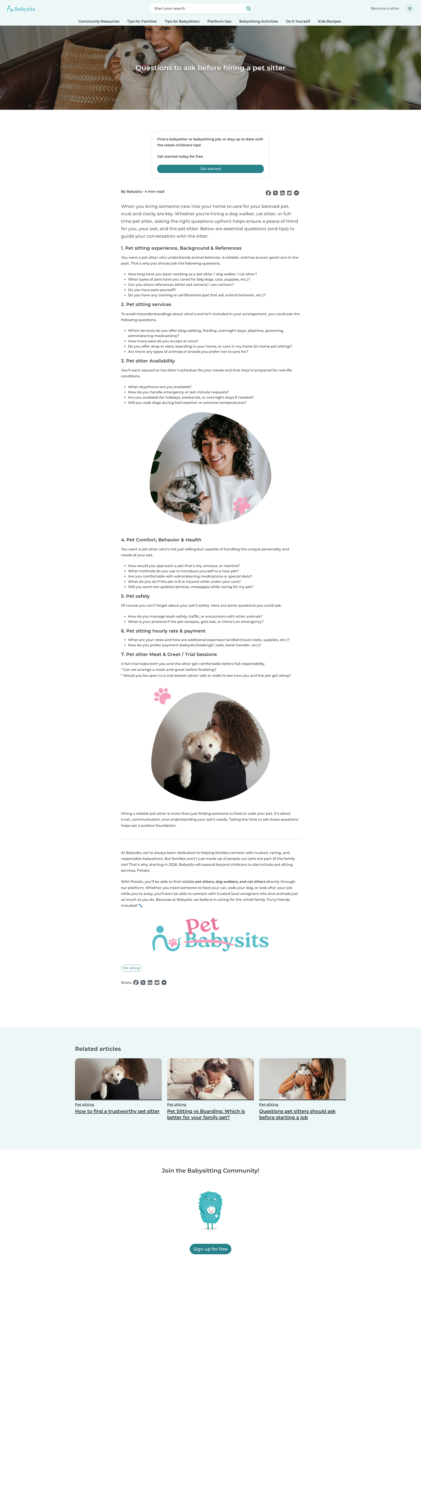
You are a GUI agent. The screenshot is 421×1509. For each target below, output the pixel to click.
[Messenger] (296, 193)
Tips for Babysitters (182, 21)
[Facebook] (268, 193)
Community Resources (98, 21)
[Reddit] (289, 193)
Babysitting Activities (258, 21)
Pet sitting (131, 968)
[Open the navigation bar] (410, 8)
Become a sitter (385, 8)
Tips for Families (142, 21)
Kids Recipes (329, 21)
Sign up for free (210, 1249)
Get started (210, 169)
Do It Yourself (298, 21)
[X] (275, 193)
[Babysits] (21, 9)
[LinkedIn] (282, 193)
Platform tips (219, 21)
